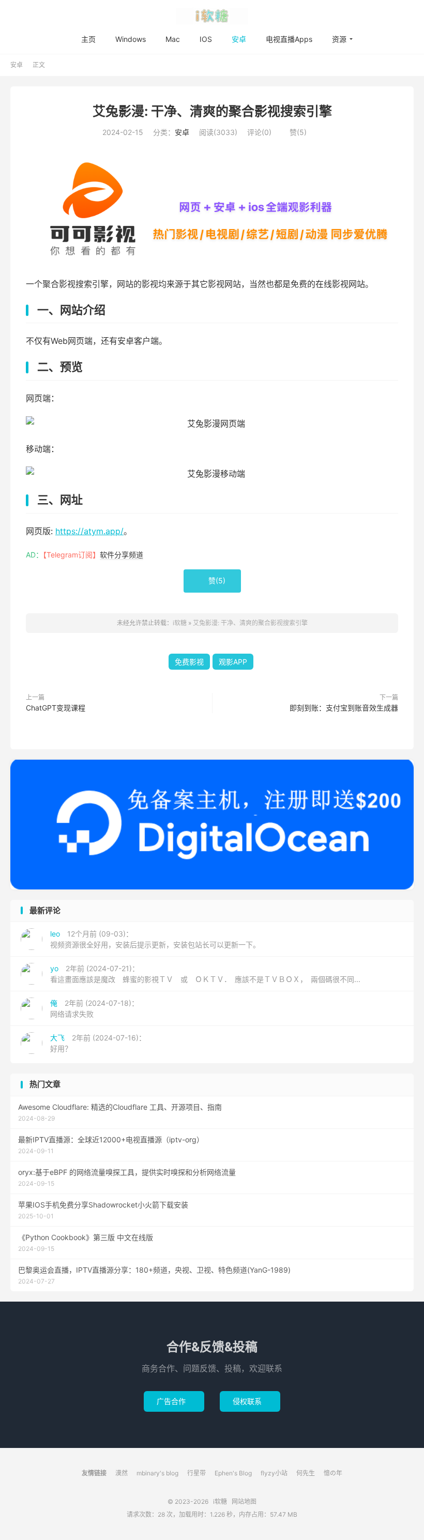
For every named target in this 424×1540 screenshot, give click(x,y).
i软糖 (212, 16)
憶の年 (333, 1473)
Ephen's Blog (233, 1473)
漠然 (121, 1473)
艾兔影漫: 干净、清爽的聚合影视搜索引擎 (212, 111)
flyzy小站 (274, 1473)
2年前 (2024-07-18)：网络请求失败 (94, 1008)
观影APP (233, 661)
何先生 (305, 1473)
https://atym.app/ (89, 531)
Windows (130, 39)
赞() (294, 132)
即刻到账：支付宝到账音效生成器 (344, 707)
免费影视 (189, 661)
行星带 (196, 1473)
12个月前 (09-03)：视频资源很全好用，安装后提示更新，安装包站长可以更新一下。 (155, 939)
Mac (172, 39)
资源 (339, 39)
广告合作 (174, 1401)
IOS (206, 39)
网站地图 (244, 1501)
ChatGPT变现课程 (55, 707)
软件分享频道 (121, 554)
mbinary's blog (157, 1473)
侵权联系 (250, 1401)
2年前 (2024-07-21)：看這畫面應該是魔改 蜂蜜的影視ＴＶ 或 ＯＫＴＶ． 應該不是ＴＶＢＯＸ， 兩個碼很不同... (205, 974)
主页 (88, 39)
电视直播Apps (289, 39)
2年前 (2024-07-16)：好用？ (98, 1043)
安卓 (239, 39)
